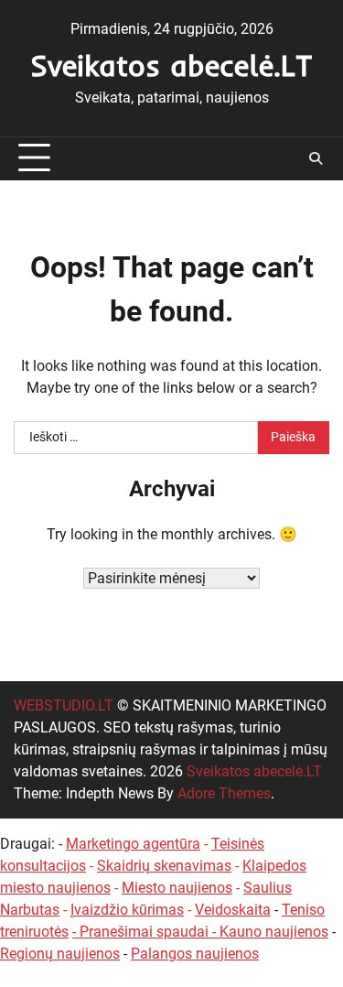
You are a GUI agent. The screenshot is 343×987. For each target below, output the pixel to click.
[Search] (315, 158)
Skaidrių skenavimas (164, 865)
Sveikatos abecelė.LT (171, 65)
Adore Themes (224, 793)
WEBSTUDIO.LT (63, 705)
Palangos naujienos (195, 953)
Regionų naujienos (60, 953)
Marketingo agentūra (133, 843)
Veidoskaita (233, 909)
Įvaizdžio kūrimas (127, 909)
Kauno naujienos (274, 931)
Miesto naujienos (177, 887)
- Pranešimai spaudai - (146, 931)
